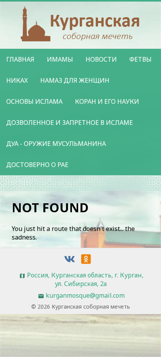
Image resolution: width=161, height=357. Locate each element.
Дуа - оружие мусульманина (56, 143)
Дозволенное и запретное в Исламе (69, 122)
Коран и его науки (107, 101)
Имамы (60, 59)
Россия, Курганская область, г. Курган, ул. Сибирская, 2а (85, 279)
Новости (101, 59)
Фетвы (140, 59)
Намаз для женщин (74, 80)
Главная (20, 59)
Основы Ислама (34, 101)
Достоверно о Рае (37, 164)
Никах (17, 80)
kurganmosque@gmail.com (85, 295)
